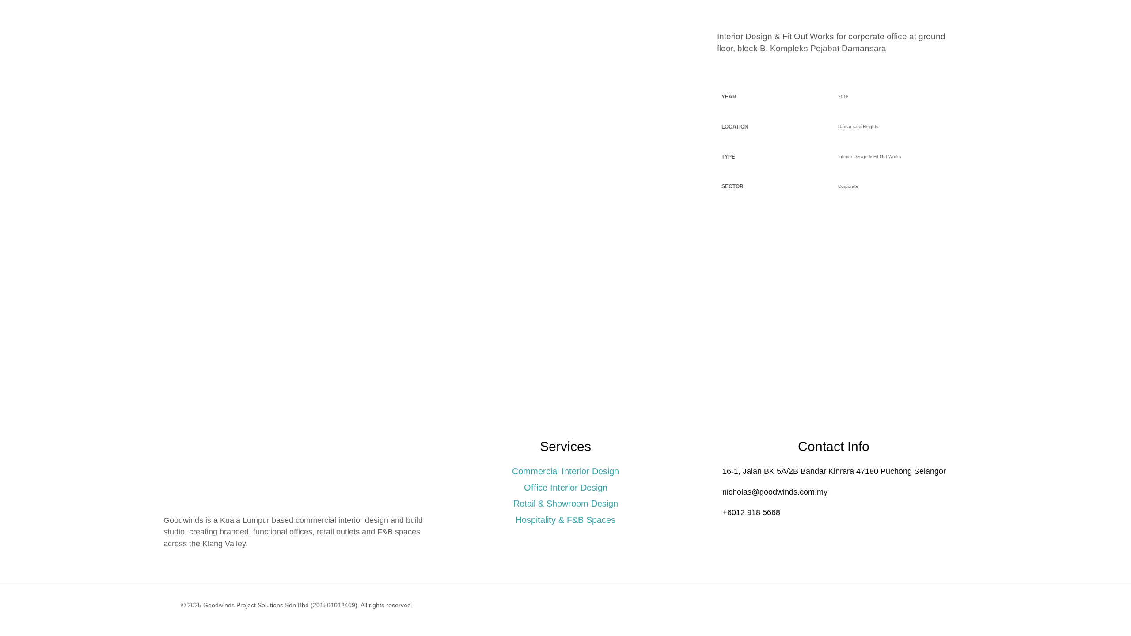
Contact (701, 46)
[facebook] (964, 47)
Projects (622, 46)
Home (426, 46)
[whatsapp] (949, 47)
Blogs (662, 46)
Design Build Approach (550, 46)
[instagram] (934, 47)
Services (467, 46)
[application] (488, 46)
